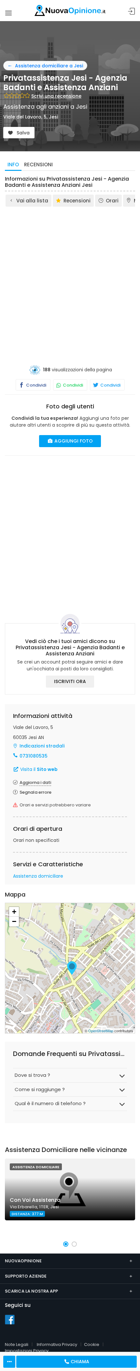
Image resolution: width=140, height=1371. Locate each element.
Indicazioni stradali (42, 746)
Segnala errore (35, 792)
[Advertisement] (70, 281)
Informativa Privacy (57, 1344)
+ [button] (14, 912)
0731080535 (34, 756)
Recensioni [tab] (38, 164)
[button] (66, 1244)
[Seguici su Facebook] (10, 1319)
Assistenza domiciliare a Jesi (49, 65)
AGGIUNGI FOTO (73, 441)
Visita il (38, 769)
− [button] (14, 921)
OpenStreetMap (100, 1030)
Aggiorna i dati (35, 782)
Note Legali (16, 1344)
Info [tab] (13, 164)
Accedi (131, 11)
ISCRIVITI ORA (70, 681)
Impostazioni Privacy (27, 1351)
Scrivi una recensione (56, 96)
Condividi (35, 385)
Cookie (91, 1344)
